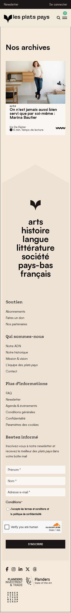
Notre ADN (13, 346)
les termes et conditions (33, 508)
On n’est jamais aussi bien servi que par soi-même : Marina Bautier (33, 113)
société (35, 256)
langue (35, 239)
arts (35, 221)
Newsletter (11, 4)
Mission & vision (17, 359)
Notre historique (17, 352)
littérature (35, 247)
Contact (11, 371)
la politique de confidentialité (25, 514)
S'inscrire (35, 544)
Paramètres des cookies (22, 425)
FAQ (9, 393)
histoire (35, 230)
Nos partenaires (16, 324)
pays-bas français (35, 269)
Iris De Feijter (18, 127)
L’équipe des (21, 365)
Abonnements (15, 311)
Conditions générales (20, 412)
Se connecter (58, 4)
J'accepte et (29, 511)
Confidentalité (15, 418)
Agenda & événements (21, 406)
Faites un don (15, 318)
